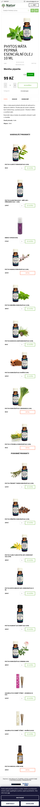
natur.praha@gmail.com (32, 1)
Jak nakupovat (13, 779)
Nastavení (20, 798)
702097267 (6, 1)
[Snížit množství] (24, 169)
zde (9, 793)
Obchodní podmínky (15, 780)
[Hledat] (28, 10)
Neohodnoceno (20, 64)
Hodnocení (25, 99)
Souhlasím (30, 804)
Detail (28, 273)
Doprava (5, 779)
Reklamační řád (27, 780)
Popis (5, 99)
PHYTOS (34, 63)
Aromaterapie (24, 91)
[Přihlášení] (32, 10)
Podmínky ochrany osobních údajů (27, 779)
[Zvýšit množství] (24, 167)
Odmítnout (10, 804)
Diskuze (14, 99)
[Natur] (20, 5)
